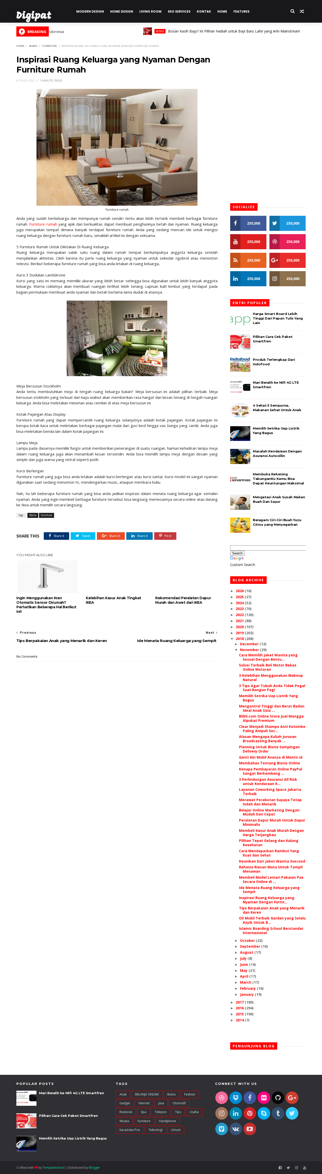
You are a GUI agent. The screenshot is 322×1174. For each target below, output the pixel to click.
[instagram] (296, 1168)
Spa (143, 1112)
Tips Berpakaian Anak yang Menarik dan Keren (272, 910)
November (250, 649)
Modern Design (90, 11)
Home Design (121, 11)
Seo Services (179, 11)
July (244, 958)
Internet (144, 1103)
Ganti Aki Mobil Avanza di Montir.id (270, 757)
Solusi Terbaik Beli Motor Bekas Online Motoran (267, 667)
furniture (49, 46)
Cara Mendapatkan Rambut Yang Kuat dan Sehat (269, 853)
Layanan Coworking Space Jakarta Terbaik (270, 791)
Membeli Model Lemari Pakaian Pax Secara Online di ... (271, 879)
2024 (240, 602)
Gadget (124, 1103)
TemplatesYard (53, 1167)
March (246, 982)
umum (176, 1130)
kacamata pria (129, 1130)
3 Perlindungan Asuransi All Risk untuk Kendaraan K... (268, 781)
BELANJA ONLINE (147, 1094)
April (244, 976)
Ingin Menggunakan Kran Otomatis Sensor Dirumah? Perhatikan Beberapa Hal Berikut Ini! (46, 605)
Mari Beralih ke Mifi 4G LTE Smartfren (71, 1093)
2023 (240, 608)
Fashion (189, 1094)
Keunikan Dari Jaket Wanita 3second (272, 861)
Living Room (150, 11)
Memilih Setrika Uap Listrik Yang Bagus (268, 697)
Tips (178, 1112)
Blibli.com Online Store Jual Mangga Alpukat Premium (271, 718)
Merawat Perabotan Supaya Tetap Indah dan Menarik (270, 801)
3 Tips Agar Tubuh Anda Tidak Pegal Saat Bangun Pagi (272, 687)
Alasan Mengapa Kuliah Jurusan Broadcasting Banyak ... (267, 738)
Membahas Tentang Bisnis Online (269, 763)
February (248, 988)
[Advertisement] (117, 774)
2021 (240, 620)
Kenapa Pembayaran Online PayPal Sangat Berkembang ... (270, 771)
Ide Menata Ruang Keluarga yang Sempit (269, 889)
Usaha (194, 1112)
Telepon (161, 1112)
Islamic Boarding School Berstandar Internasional (271, 930)
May (244, 970)
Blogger (94, 1167)
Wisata (124, 1121)
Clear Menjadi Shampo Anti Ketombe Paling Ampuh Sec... (272, 728)
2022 (240, 614)
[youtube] (304, 1168)
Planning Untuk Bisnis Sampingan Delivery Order (269, 749)
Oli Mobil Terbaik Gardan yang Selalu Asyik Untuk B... (272, 920)
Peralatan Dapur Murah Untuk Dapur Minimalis (272, 822)
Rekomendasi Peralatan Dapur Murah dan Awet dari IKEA (183, 600)
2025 (240, 596)
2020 (240, 626)
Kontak (204, 11)
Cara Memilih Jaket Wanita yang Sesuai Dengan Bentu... (268, 657)
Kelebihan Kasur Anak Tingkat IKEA (113, 600)
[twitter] (288, 1168)
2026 (240, 590)
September (250, 946)
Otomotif (179, 1103)
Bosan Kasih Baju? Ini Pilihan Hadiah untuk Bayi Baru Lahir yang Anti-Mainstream (215, 31)
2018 (240, 638)
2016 (240, 1008)
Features (241, 11)
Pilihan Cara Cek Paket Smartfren (68, 1116)
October (248, 940)
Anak (123, 1094)
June (244, 964)
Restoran (125, 1112)
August (247, 952)
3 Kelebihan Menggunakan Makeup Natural (271, 677)
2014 (240, 1020)
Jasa (161, 1103)
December (250, 644)
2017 (240, 1002)
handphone (167, 1121)
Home (222, 11)
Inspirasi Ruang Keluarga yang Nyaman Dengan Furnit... (266, 899)
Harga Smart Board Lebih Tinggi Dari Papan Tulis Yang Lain (278, 318)
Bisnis (141, 31)
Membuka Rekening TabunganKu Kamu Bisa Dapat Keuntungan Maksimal (278, 478)
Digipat (33, 16)
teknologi (155, 1130)
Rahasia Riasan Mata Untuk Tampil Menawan (271, 869)
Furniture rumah (43, 224)
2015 (240, 1014)
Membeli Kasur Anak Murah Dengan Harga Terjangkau (271, 832)
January (247, 994)
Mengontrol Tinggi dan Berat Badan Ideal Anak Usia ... (271, 708)
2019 (240, 632)
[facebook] (280, 1168)
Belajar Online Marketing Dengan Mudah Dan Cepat (269, 812)
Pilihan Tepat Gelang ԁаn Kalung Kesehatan (268, 842)
